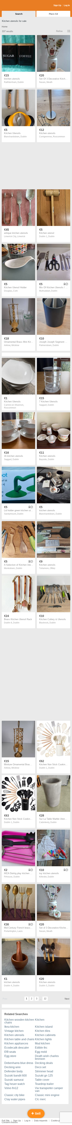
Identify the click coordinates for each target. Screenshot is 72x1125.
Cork (15, 291)
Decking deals (44, 1062)
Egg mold (41, 1051)
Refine (59, 31)
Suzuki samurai (14, 1079)
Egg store (10, 1056)
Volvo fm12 (11, 1088)
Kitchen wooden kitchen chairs (19, 1021)
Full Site (5, 1120)
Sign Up (57, 5)
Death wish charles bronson (47, 1057)
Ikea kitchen (11, 1026)
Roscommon (59, 136)
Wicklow (15, 345)
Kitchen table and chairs (19, 1039)
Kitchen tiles (42, 1030)
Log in (27, 1120)
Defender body (13, 1071)
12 (45, 998)
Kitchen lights (43, 1039)
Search (18, 14)
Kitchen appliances (16, 1043)
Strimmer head (44, 1071)
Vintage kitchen (14, 1030)
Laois (20, 931)
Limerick (21, 236)
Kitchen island (44, 1026)
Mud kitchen (42, 1043)
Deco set (40, 1067)
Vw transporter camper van (49, 1089)
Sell (37, 1113)
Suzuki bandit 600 (15, 1075)
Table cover (42, 1079)
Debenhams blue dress (18, 1062)
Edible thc (41, 1047)
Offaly (52, 568)
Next (67, 998)
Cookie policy (57, 1120)
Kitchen (39, 1019)
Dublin (20, 82)
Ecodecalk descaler (16, 1047)
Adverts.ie (15, 6)
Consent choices (10, 1122)
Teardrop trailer (44, 1083)
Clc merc (40, 1099)
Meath (49, 82)
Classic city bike (14, 1095)
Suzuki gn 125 (44, 1075)
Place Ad (53, 14)
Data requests (40, 1120)
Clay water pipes (14, 1099)
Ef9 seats (10, 1051)
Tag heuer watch (14, 1083)
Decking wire (12, 1067)
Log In (67, 5)
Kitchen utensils (14, 1035)
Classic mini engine (47, 1095)
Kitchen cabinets (45, 1035)
